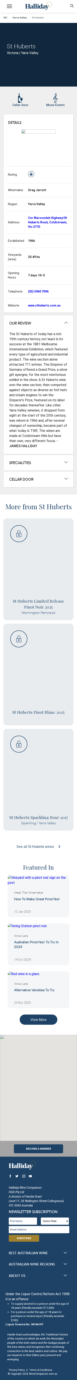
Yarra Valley (19, 17)
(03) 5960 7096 (38, 291)
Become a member (38, 1148)
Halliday (38, 5)
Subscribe (24, 1238)
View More (38, 1020)
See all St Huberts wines (35, 846)
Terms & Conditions (40, 1370)
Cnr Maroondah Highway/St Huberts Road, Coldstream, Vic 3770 (47, 222)
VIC (5, 17)
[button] (38, 1085)
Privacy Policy (17, 1370)
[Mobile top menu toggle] (9, 7)
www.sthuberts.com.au (44, 305)
